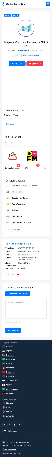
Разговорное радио (31, 55)
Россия (16, 55)
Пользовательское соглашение (16, 442)
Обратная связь (9, 449)
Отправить (13, 330)
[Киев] (3, 407)
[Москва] (3, 403)
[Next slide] (11, 142)
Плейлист (10, 124)
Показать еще (14, 229)
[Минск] (3, 411)
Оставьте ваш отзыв (18, 294)
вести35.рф (23, 254)
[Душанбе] (3, 416)
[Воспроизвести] (18, 165)
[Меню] (48, 4)
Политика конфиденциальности (16, 445)
